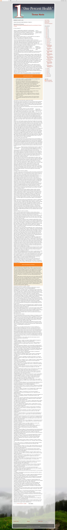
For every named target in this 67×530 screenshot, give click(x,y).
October (48, 41)
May (47, 71)
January (48, 76)
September (48, 42)
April (47, 72)
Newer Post (16, 521)
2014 (47, 36)
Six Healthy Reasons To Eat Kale (49, 60)
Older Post (40, 521)
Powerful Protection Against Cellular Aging (49, 51)
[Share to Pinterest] (32, 503)
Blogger (39, 526)
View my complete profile (49, 81)
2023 (47, 27)
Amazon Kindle (47, 21)
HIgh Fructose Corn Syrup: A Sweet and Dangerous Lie (49, 57)
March (48, 73)
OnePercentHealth (49, 80)
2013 (47, 37)
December (48, 38)
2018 (47, 31)
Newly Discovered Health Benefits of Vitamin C (49, 54)
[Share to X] (30, 503)
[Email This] (28, 503)
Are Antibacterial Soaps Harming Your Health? (49, 46)
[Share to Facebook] (31, 503)
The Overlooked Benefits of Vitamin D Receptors (49, 66)
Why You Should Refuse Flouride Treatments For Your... (49, 62)
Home (28, 521)
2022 (47, 28)
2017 (47, 32)
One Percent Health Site (48, 23)
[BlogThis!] (29, 503)
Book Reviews (47, 22)
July (47, 68)
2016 (47, 33)
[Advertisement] (28, 513)
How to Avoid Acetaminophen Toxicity (49, 49)
